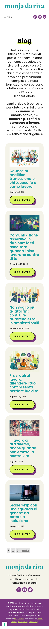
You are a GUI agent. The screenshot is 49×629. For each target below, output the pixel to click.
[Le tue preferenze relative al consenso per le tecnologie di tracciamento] (4, 624)
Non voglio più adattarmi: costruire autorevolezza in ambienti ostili (24, 315)
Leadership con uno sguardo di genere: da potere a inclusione (23, 513)
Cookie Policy (33, 622)
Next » (25, 550)
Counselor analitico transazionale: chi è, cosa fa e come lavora (23, 178)
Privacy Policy (22, 622)
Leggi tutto (22, 200)
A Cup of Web (19, 619)
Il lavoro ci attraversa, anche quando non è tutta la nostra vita (23, 448)
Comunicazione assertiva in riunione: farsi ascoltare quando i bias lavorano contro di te (24, 247)
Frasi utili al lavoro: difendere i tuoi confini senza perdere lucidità (24, 383)
